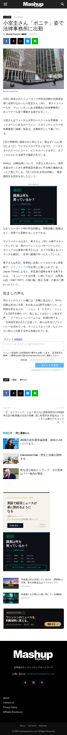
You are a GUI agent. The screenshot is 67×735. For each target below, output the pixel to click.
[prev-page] (5, 485)
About (6, 697)
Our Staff (32, 725)
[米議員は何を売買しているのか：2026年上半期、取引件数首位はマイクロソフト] (11, 583)
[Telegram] (28, 41)
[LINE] (35, 41)
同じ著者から (23, 433)
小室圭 (14, 380)
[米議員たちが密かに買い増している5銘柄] (11, 598)
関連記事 (7, 433)
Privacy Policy (10, 707)
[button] (62, 4)
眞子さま (23, 380)
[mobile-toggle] (5, 4)
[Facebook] (6, 41)
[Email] (20, 41)
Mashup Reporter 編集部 (16, 34)
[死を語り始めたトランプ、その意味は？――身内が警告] (11, 473)
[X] (13, 41)
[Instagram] (33, 682)
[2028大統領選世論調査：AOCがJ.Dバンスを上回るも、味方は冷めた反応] (11, 443)
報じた (44, 111)
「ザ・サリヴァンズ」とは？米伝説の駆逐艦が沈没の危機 (18, 414)
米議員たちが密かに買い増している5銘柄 (41, 594)
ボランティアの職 (21, 267)
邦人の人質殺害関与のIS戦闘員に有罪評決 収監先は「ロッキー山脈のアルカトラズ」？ (49, 417)
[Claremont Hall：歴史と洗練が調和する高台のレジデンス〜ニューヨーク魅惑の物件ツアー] (11, 458)
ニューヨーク (18, 17)
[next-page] (10, 485)
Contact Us (8, 702)
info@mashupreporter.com (40, 673)
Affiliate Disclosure (13, 711)
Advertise (43, 725)
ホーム (6, 11)
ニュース (15, 11)
